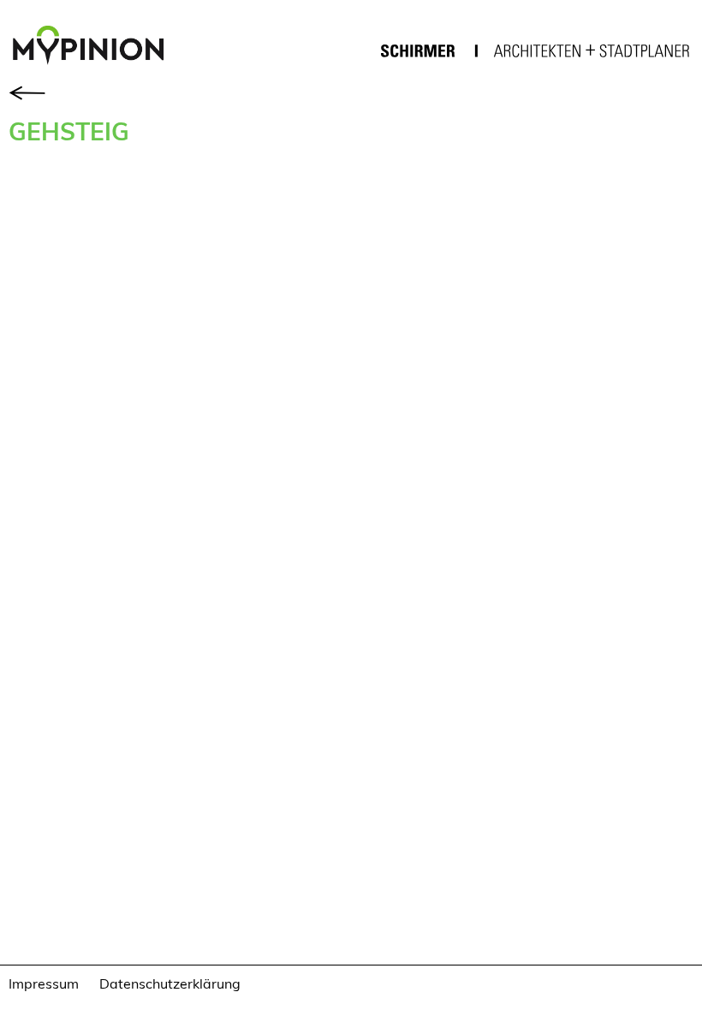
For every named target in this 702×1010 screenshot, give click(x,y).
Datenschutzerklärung (170, 983)
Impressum (44, 983)
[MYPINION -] (95, 47)
